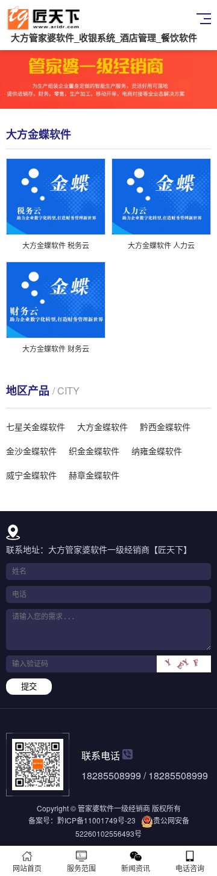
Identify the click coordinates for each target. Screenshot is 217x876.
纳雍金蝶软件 (156, 451)
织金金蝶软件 (94, 451)
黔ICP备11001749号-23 (96, 820)
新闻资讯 (135, 868)
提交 (29, 686)
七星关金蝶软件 (35, 426)
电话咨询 (189, 868)
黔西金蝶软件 (165, 426)
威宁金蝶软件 (31, 475)
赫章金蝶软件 (94, 475)
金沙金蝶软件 (31, 451)
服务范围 (81, 868)
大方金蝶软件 (102, 426)
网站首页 (27, 868)
